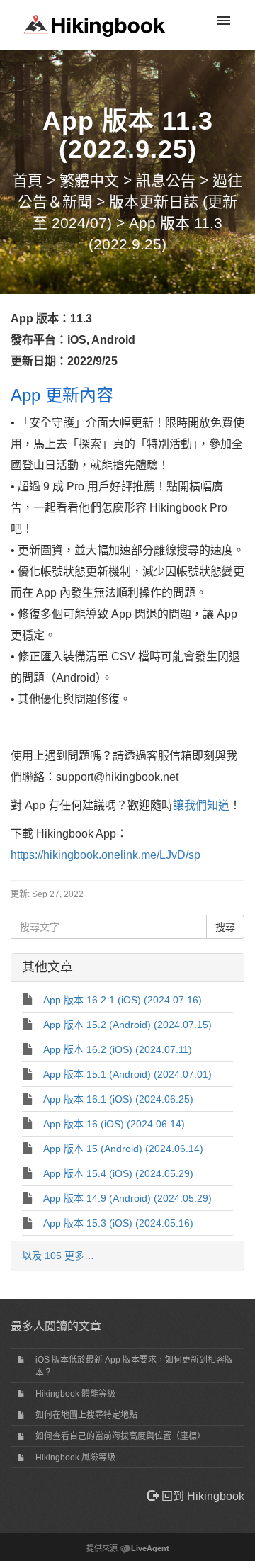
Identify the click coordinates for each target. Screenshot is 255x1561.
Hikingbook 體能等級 (75, 1394)
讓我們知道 (201, 805)
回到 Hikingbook (201, 1496)
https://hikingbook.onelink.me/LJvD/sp (105, 855)
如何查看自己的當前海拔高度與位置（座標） (120, 1436)
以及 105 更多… (58, 1255)
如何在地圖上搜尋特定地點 (86, 1415)
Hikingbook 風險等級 (75, 1458)
